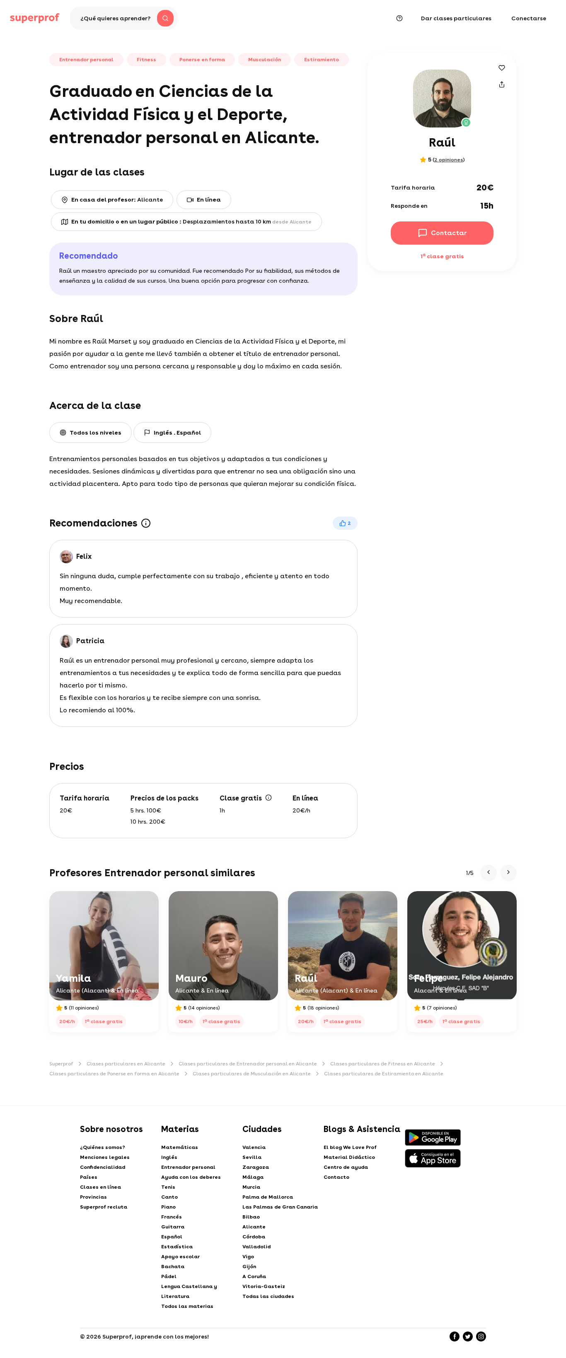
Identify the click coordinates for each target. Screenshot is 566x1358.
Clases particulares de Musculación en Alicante (252, 1074)
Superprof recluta (103, 1207)
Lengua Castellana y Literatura (189, 1291)
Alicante (254, 1227)
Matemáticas (179, 1147)
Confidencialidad (102, 1167)
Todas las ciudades (268, 1296)
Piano (168, 1207)
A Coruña (254, 1276)
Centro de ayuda (346, 1167)
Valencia (254, 1147)
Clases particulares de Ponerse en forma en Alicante (114, 1074)
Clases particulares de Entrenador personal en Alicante (248, 1064)
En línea (209, 199)
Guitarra (172, 1227)
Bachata (172, 1266)
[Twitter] (468, 1336)
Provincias (93, 1197)
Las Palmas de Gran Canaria (280, 1207)
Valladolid (256, 1247)
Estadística (177, 1247)
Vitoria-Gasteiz (263, 1286)
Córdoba (253, 1237)
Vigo (248, 1256)
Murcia (251, 1187)
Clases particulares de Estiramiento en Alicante (383, 1074)
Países (88, 1177)
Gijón (249, 1266)
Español (171, 1237)
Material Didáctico (349, 1157)
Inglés (169, 1157)
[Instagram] (481, 1336)
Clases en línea (100, 1187)
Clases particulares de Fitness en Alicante (382, 1064)
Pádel (169, 1276)
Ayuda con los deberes (191, 1177)
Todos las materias (187, 1306)
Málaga (253, 1177)
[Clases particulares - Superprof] (35, 18)
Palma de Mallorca (267, 1197)
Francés (171, 1217)
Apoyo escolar (180, 1256)
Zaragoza (255, 1167)
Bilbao (251, 1217)
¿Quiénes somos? (102, 1147)
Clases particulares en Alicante (126, 1064)
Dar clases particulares (456, 18)
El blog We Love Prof (350, 1147)
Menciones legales (105, 1157)
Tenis (168, 1187)
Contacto (336, 1177)
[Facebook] (455, 1336)
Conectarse (528, 18)
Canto (169, 1197)
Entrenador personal (188, 1167)
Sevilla (251, 1157)
